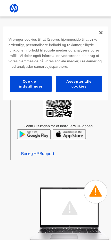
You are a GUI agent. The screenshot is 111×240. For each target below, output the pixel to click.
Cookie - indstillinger (30, 83)
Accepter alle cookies (79, 83)
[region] (55, 63)
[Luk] (101, 32)
